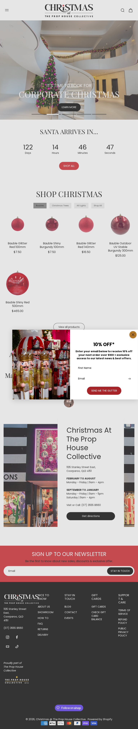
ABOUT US (44, 606)
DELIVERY (43, 635)
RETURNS (43, 629)
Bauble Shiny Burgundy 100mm (52, 245)
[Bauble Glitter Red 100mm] (18, 224)
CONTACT (71, 612)
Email (81, 378)
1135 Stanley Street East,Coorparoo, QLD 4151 (81, 469)
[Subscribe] (129, 379)
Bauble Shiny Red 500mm (17, 304)
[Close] (133, 334)
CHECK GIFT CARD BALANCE (98, 616)
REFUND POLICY (122, 621)
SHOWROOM (45, 612)
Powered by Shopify (100, 719)
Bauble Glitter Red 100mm (17, 245)
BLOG (68, 606)
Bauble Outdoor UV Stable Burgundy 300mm (120, 247)
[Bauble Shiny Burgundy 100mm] (52, 224)
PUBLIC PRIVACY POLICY (123, 632)
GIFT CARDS (98, 606)
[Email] (8, 646)
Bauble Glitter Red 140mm (86, 245)
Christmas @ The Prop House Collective (61, 719)
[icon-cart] (130, 10)
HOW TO (43, 618)
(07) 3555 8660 (91, 505)
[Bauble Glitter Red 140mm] (86, 224)
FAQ (40, 623)
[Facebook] (17, 637)
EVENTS (69, 618)
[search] (122, 10)
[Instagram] (8, 637)
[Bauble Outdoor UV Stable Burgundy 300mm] (120, 224)
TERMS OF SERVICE (124, 612)
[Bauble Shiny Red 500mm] (18, 283)
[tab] (39, 115)
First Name (84, 368)
